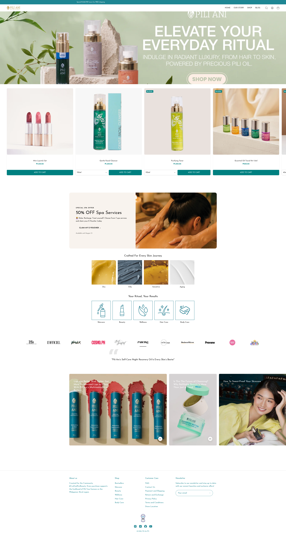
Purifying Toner (177, 161)
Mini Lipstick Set (40, 161)
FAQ (147, 483)
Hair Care (119, 499)
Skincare (118, 487)
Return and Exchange (154, 495)
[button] (239, 7)
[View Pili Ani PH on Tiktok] (140, 526)
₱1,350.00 (40, 164)
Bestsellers (119, 483)
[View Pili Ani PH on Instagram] (135, 526)
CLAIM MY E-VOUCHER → (90, 228)
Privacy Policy (151, 499)
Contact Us (150, 487)
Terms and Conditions (154, 503)
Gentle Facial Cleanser (109, 161)
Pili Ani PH (145, 531)
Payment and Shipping (154, 491)
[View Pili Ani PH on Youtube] (150, 526)
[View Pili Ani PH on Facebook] (145, 526)
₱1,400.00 (109, 164)
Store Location (151, 506)
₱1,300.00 (177, 164)
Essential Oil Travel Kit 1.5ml (246, 161)
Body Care (119, 503)
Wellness (118, 495)
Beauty (118, 491)
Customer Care (151, 478)
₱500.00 (246, 164)
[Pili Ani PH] (13, 8)
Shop (117, 478)
